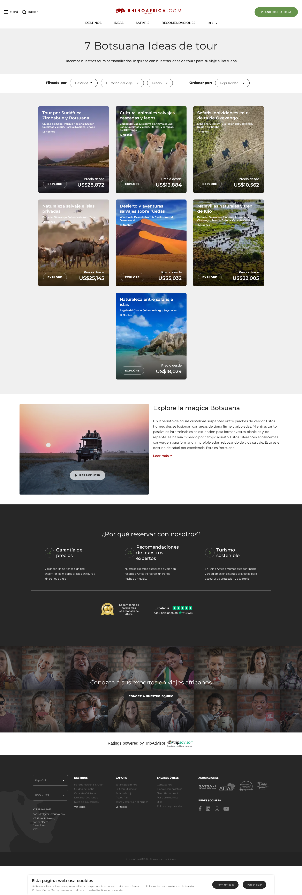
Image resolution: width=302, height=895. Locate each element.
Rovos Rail (122, 797)
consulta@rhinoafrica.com (49, 813)
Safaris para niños (126, 784)
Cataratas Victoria (85, 793)
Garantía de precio (168, 793)
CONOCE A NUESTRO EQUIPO (151, 696)
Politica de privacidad (170, 806)
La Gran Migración (126, 788)
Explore (54, 184)
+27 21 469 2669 (42, 809)
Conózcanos (164, 784)
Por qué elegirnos (167, 797)
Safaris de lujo (124, 793)
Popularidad (229, 83)
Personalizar (254, 884)
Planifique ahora (276, 12)
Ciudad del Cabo (84, 788)
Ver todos (79, 806)
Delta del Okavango (86, 797)
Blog (212, 23)
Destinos (81, 83)
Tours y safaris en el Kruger (132, 801)
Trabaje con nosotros (169, 788)
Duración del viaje (120, 83)
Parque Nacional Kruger (89, 784)
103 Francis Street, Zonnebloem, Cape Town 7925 (43, 823)
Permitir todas (225, 884)
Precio (157, 83)
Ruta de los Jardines (86, 801)
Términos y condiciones (163, 859)
